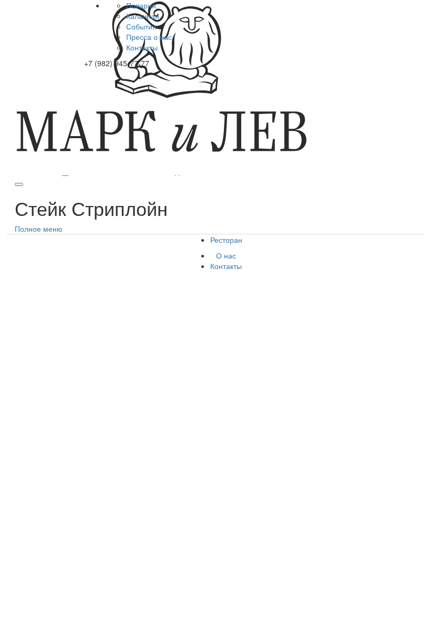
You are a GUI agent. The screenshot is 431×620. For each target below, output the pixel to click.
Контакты (142, 47)
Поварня (141, 5)
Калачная (142, 16)
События (141, 26)
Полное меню (39, 228)
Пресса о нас (149, 37)
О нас (226, 255)
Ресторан (226, 239)
